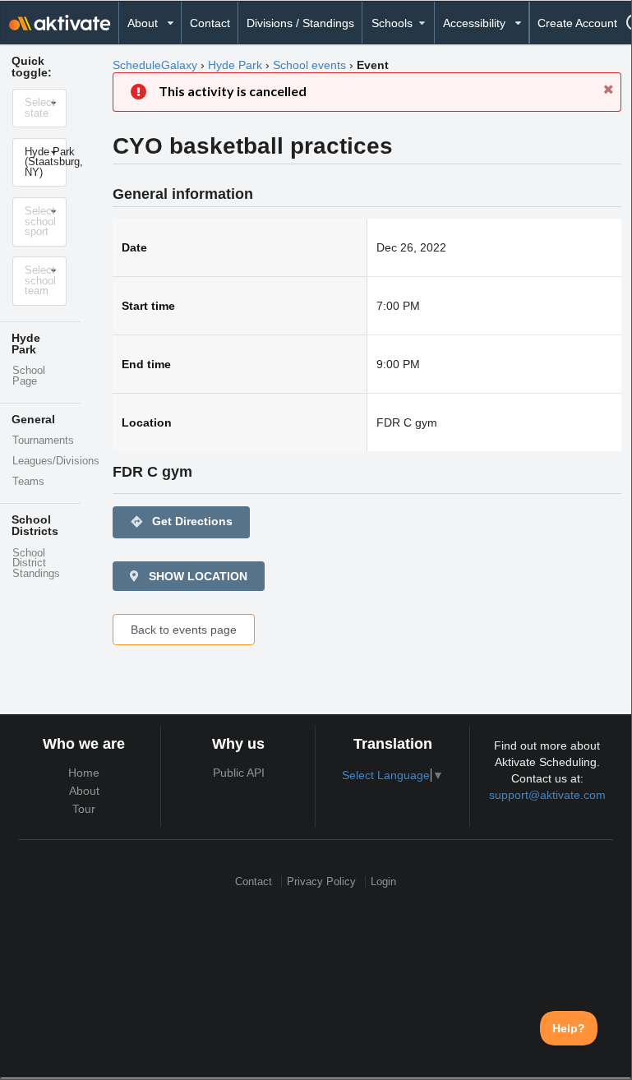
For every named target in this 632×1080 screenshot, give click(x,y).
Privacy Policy (321, 881)
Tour (83, 808)
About (84, 790)
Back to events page (184, 629)
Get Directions (181, 521)
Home (83, 772)
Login (383, 881)
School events (309, 65)
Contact (210, 23)
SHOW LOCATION (196, 576)
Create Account (577, 23)
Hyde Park (235, 65)
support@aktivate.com (547, 794)
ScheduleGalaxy (155, 65)
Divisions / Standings (300, 23)
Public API (239, 772)
